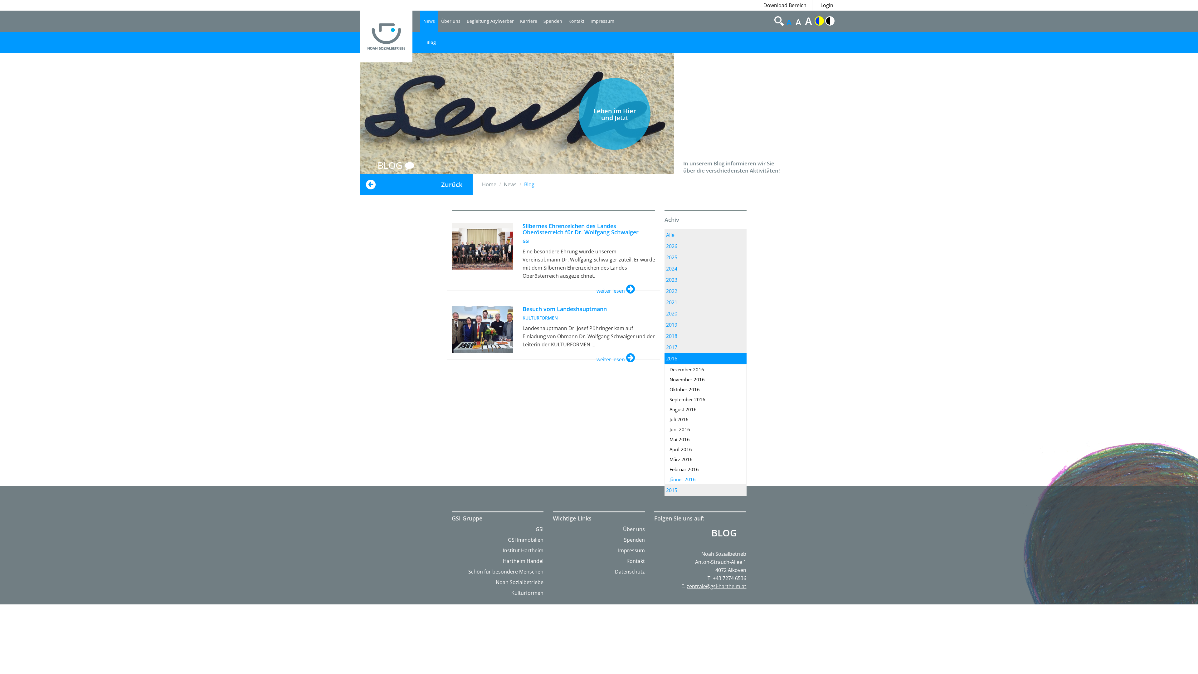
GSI (539, 529)
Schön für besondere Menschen (505, 571)
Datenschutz (630, 571)
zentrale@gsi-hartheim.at (716, 586)
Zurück (451, 184)
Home (489, 184)
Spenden (552, 21)
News (429, 21)
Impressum (602, 21)
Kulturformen (527, 592)
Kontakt (576, 21)
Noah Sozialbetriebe (519, 582)
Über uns (450, 21)
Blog (431, 42)
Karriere (528, 21)
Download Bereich (784, 5)
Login (827, 5)
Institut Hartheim (523, 550)
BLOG (391, 165)
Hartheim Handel (523, 561)
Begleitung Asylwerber (490, 21)
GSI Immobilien (525, 539)
